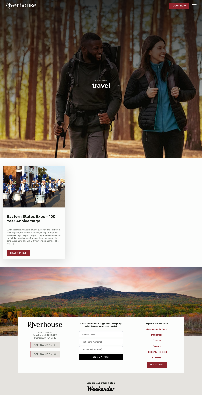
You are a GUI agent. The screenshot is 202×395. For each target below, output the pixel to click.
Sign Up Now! (101, 357)
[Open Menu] (194, 6)
